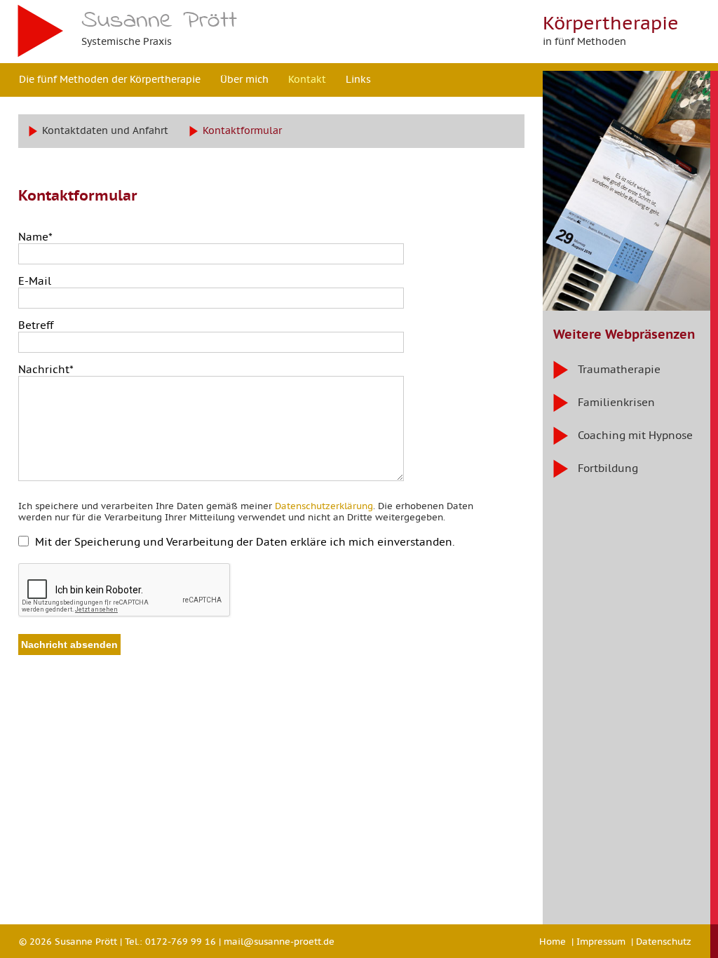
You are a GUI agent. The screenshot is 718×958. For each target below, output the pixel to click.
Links (358, 79)
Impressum (600, 941)
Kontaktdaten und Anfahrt (105, 131)
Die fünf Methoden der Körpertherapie (110, 79)
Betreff (35, 325)
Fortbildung (608, 468)
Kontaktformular (242, 131)
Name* (35, 237)
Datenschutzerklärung (324, 506)
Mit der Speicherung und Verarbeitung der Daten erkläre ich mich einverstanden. (245, 542)
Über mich (244, 79)
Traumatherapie (619, 369)
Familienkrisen (616, 402)
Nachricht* (46, 369)
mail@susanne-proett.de (279, 941)
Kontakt (307, 79)
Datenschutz (663, 941)
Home (552, 941)
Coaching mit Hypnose (635, 435)
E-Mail (34, 281)
